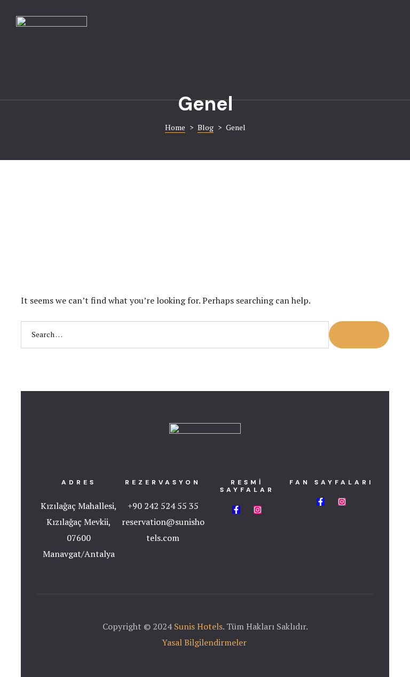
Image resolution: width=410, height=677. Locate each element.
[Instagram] (258, 510)
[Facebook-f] (236, 510)
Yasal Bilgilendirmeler (205, 642)
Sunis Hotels (198, 626)
